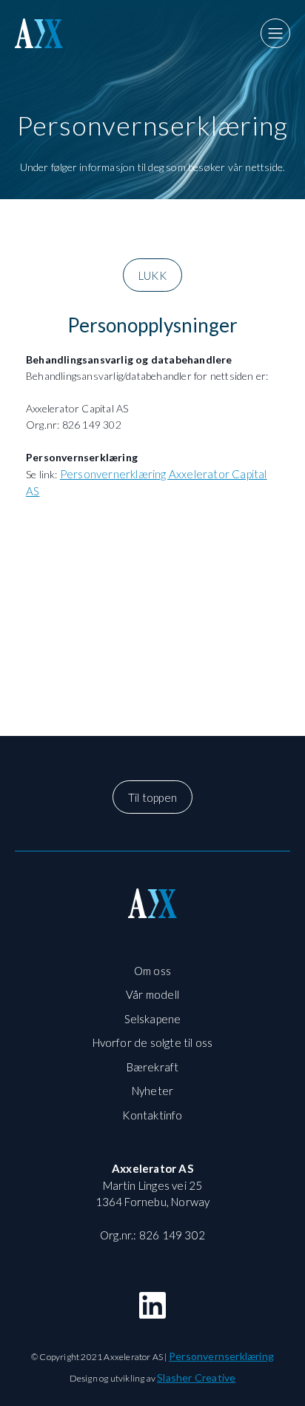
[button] (275, 33)
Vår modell (152, 994)
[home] (52, 33)
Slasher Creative (196, 1377)
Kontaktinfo (152, 1115)
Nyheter (152, 1090)
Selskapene (152, 1018)
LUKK (152, 275)
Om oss (152, 970)
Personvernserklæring (221, 1356)
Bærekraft (153, 1067)
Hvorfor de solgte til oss (153, 1042)
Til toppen (152, 797)
